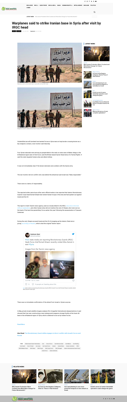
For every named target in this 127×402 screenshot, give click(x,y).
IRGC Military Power (23, 348)
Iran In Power (30, 346)
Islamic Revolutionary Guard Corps (72, 348)
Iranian (54, 346)
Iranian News (61, 346)
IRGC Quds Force (49, 348)
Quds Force (44, 350)
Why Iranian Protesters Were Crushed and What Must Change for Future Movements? (56, 16)
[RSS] (91, 1)
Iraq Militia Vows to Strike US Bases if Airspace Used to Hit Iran (101, 103)
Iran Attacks (68, 343)
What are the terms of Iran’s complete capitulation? (100, 112)
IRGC (14, 31)
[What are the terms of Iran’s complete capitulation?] (87, 113)
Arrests (85, 62)
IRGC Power (40, 348)
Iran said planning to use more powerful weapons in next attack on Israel (100, 84)
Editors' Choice (96, 71)
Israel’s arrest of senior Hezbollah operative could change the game (100, 94)
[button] (94, 11)
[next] (96, 17)
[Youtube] (96, 1)
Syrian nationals (53, 350)
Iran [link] (24, 288)
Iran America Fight (59, 343)
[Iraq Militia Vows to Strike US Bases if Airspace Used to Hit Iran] (87, 104)
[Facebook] (85, 1)
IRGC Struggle (59, 348)
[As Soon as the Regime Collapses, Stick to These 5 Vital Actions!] (87, 75)
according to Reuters (28, 223)
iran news (38, 346)
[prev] (93, 17)
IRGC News (32, 348)
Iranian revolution (70, 346)
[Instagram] (87, 1)
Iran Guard (22, 346)
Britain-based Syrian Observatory (32, 343)
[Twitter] (94, 1)
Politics (94, 81)
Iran (43, 343)
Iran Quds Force (46, 346)
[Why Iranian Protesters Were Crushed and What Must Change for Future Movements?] (97, 53)
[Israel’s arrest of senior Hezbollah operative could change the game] (87, 94)
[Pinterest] (89, 1)
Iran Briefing (76, 343)
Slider (19, 31)
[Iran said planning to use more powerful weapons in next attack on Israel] (87, 85)
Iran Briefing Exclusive (98, 100)
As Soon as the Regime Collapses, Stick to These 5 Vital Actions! (100, 75)
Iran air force (49, 343)
